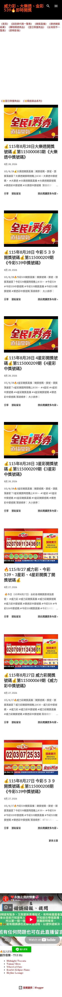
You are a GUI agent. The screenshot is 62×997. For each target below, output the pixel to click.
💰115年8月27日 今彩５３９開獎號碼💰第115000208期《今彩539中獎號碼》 (29, 786)
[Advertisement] (31, 65)
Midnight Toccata (16, 960)
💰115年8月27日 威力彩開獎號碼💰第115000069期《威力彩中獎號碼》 (31, 680)
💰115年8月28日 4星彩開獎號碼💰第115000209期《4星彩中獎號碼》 (31, 363)
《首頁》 (4, 23)
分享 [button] (6, 193)
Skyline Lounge (15, 972)
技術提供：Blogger (33, 987)
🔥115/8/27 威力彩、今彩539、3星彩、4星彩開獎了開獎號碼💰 (29, 574)
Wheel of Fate (14, 966)
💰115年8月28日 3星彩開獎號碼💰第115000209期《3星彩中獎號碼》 (31, 469)
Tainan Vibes (14, 963)
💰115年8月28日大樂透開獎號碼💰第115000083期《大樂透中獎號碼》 (31, 151)
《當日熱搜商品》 (36, 27)
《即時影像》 (14, 30)
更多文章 (53, 840)
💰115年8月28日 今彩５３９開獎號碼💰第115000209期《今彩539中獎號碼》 (29, 257)
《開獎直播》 (41, 23)
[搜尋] (48, 6)
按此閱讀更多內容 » (48, 193)
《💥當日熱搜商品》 (10, 100)
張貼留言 (16, 193)
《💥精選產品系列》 (32, 100)
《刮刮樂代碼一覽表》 (21, 23)
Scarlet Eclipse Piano (18, 969)
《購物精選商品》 (17, 27)
